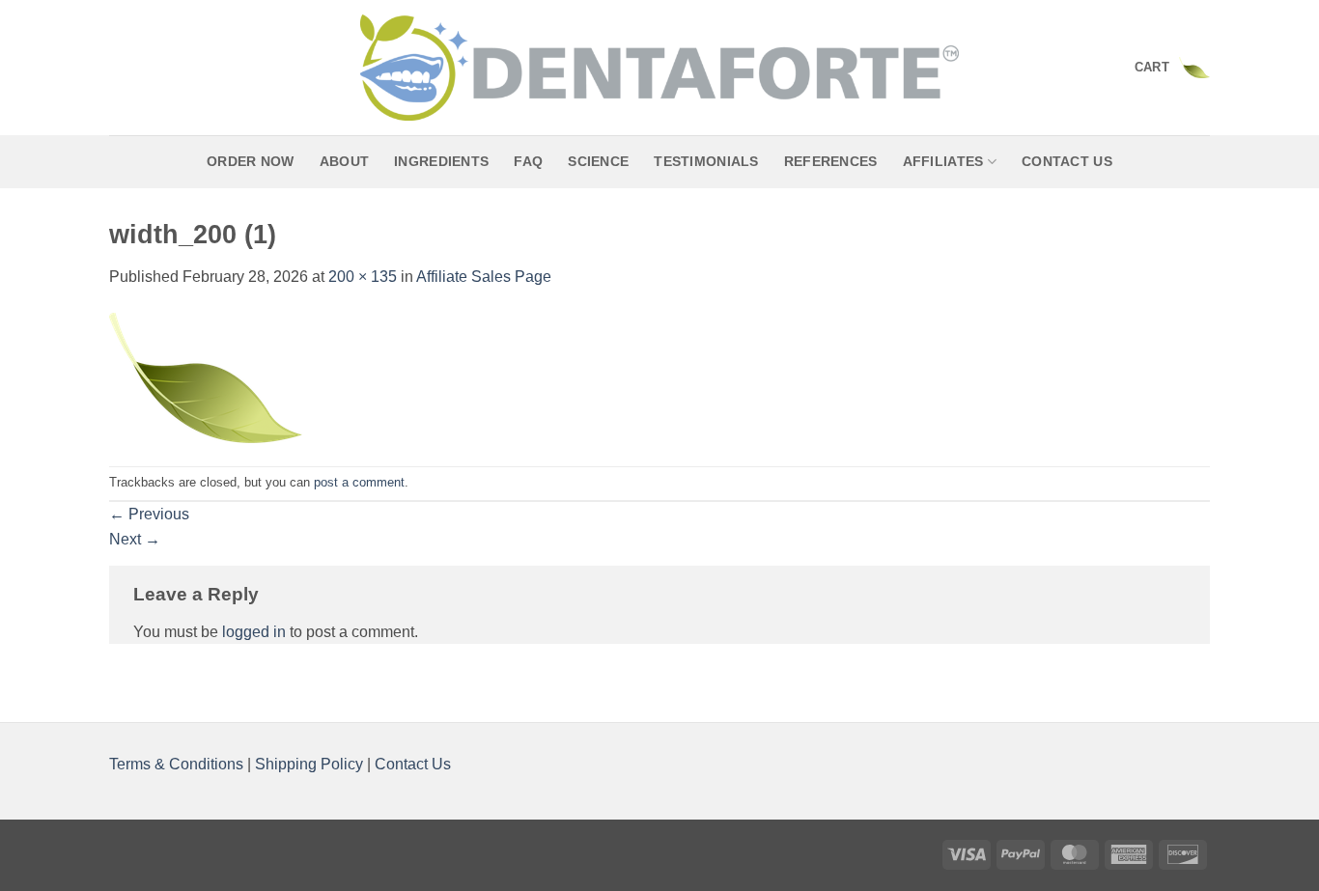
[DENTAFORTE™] (659, 67)
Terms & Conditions (178, 764)
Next (134, 539)
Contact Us (1067, 161)
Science (598, 161)
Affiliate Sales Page (483, 276)
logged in (254, 632)
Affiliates (943, 161)
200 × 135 (362, 276)
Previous (149, 514)
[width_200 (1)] (205, 376)
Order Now (251, 161)
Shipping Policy (309, 764)
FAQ (528, 161)
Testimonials (706, 161)
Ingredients (441, 161)
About (344, 161)
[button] (1172, 67)
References (831, 161)
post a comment (359, 482)
